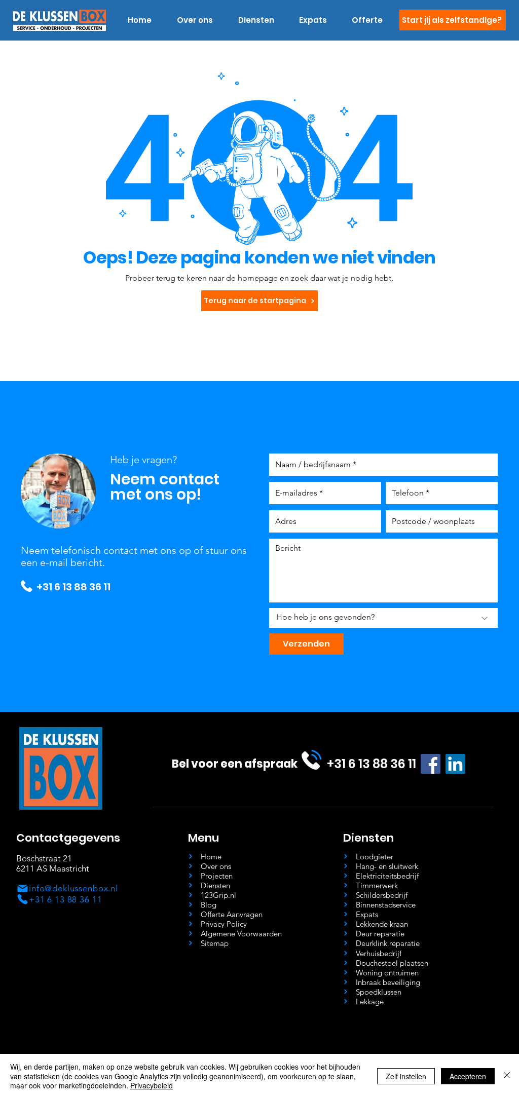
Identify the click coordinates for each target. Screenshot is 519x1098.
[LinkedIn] (455, 764)
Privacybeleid (151, 1085)
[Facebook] (430, 764)
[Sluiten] (507, 1076)
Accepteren (468, 1076)
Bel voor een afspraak (235, 764)
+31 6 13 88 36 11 (73, 587)
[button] (256, 20)
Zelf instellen (406, 1076)
